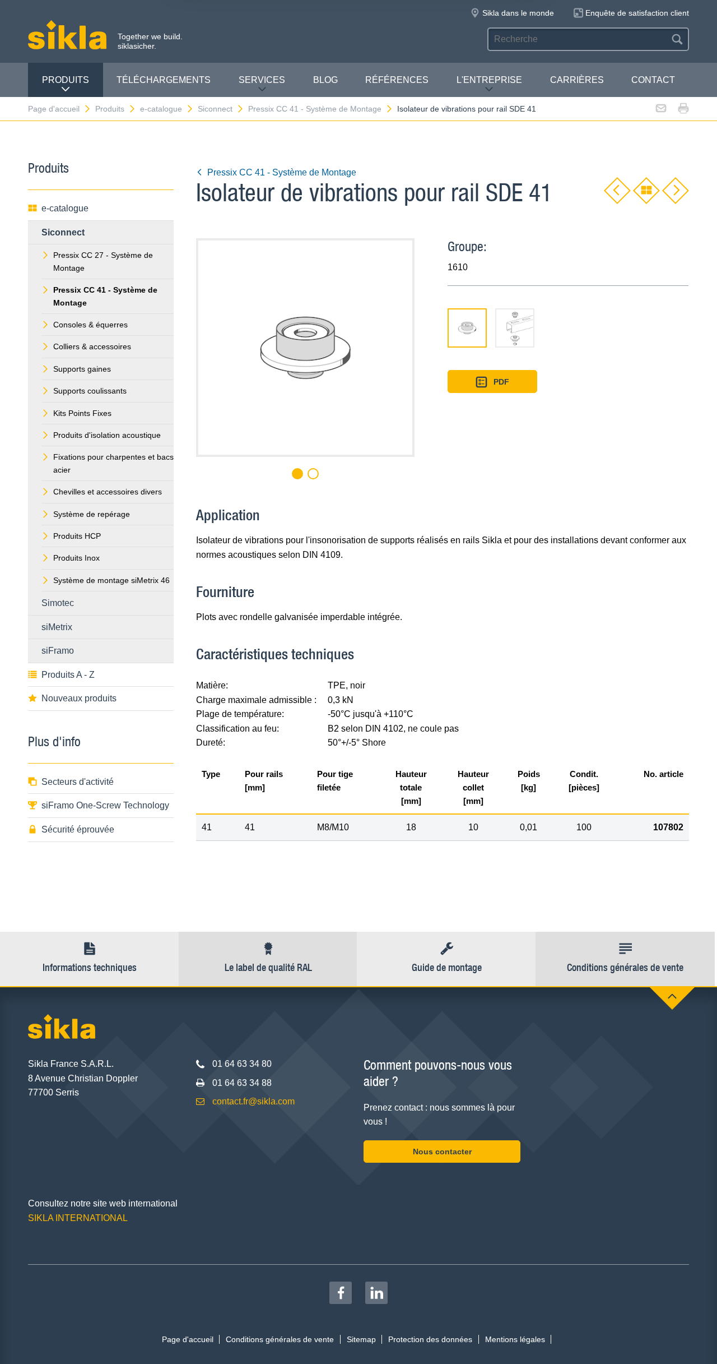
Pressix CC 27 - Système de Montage (103, 261)
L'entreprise (489, 80)
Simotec (57, 603)
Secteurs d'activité (77, 782)
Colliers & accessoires (92, 346)
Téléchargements (164, 80)
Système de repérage (91, 514)
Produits (65, 80)
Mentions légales (515, 1339)
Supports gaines (82, 368)
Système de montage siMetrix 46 (111, 580)
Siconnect (215, 108)
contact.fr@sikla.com (253, 1101)
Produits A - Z (68, 674)
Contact (653, 80)
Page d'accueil (54, 108)
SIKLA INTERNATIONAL (78, 1218)
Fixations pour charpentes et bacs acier (113, 463)
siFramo (57, 650)
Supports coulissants (90, 390)
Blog (325, 80)
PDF (501, 381)
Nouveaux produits (79, 698)
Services (262, 80)
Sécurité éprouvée (77, 829)
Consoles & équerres (90, 324)
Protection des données (430, 1339)
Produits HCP (77, 535)
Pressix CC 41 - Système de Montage (314, 108)
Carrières (577, 80)
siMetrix (56, 627)
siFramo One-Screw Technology (105, 805)
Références (397, 80)
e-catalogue (161, 108)
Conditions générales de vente (280, 1339)
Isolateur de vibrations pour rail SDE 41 (466, 108)
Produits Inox (76, 557)
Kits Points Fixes (82, 413)
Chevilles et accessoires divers (107, 491)
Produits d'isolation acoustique (107, 435)
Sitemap (361, 1339)
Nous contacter (442, 1151)
